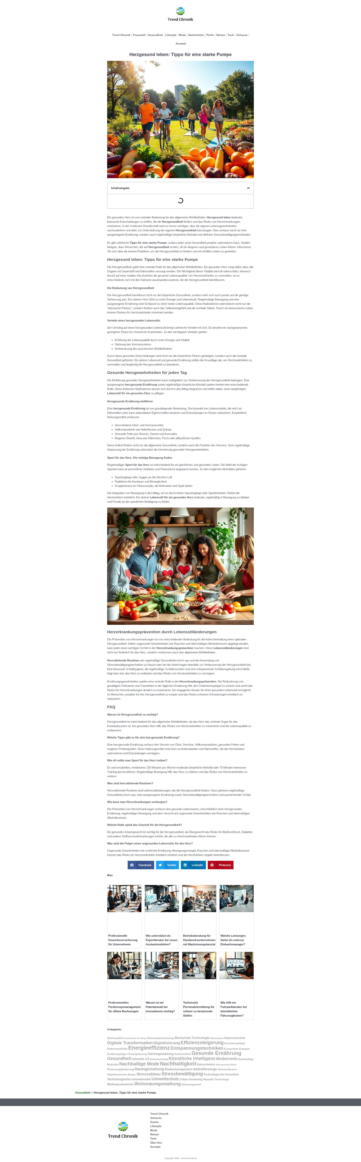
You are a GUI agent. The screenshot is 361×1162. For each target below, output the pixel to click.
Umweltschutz (165, 1079)
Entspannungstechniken (197, 1048)
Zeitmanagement (191, 1084)
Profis (210, 34)
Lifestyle (170, 34)
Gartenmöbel (182, 1053)
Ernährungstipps (117, 1054)
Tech (231, 34)
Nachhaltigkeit (178, 1064)
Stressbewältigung (182, 1073)
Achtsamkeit (115, 1037)
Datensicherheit (234, 1037)
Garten (154, 1121)
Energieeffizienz (149, 1048)
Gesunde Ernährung (216, 1053)
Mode (182, 34)
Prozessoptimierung (120, 1069)
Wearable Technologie (216, 1079)
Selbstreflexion (227, 1069)
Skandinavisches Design (121, 1074)
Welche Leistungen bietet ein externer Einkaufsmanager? (233, 940)
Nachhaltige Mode (139, 1063)
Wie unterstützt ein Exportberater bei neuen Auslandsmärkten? (161, 940)
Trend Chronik (121, 34)
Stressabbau (149, 1074)
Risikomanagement (178, 1069)
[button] (248, 188)
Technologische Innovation (221, 1074)
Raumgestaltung (149, 1069)
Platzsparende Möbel (226, 1065)
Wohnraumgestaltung (157, 1083)
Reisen (220, 34)
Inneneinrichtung (159, 1059)
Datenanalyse (217, 1038)
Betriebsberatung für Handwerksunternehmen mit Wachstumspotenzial (199, 940)
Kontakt (181, 43)
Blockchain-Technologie (192, 1037)
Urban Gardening (191, 1079)
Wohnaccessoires (120, 1084)
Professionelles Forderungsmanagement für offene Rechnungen (124, 1007)
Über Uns (156, 1142)
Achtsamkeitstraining (160, 1037)
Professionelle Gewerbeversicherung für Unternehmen (122, 940)
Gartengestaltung (161, 1054)
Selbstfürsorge (205, 1069)
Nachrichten (196, 34)
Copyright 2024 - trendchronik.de (180, 1158)
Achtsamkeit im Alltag (135, 1038)
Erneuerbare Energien (237, 1048)
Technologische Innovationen (129, 1079)
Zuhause (242, 34)
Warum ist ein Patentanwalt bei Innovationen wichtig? (160, 1007)
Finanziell (139, 34)
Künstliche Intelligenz (192, 1058)
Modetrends (226, 1058)
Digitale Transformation (130, 1042)
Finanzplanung (137, 1053)
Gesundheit (155, 34)
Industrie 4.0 (140, 1059)
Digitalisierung (166, 1043)
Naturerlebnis (206, 1064)
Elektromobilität (117, 1048)
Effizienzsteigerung (202, 1042)
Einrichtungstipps (234, 1043)
